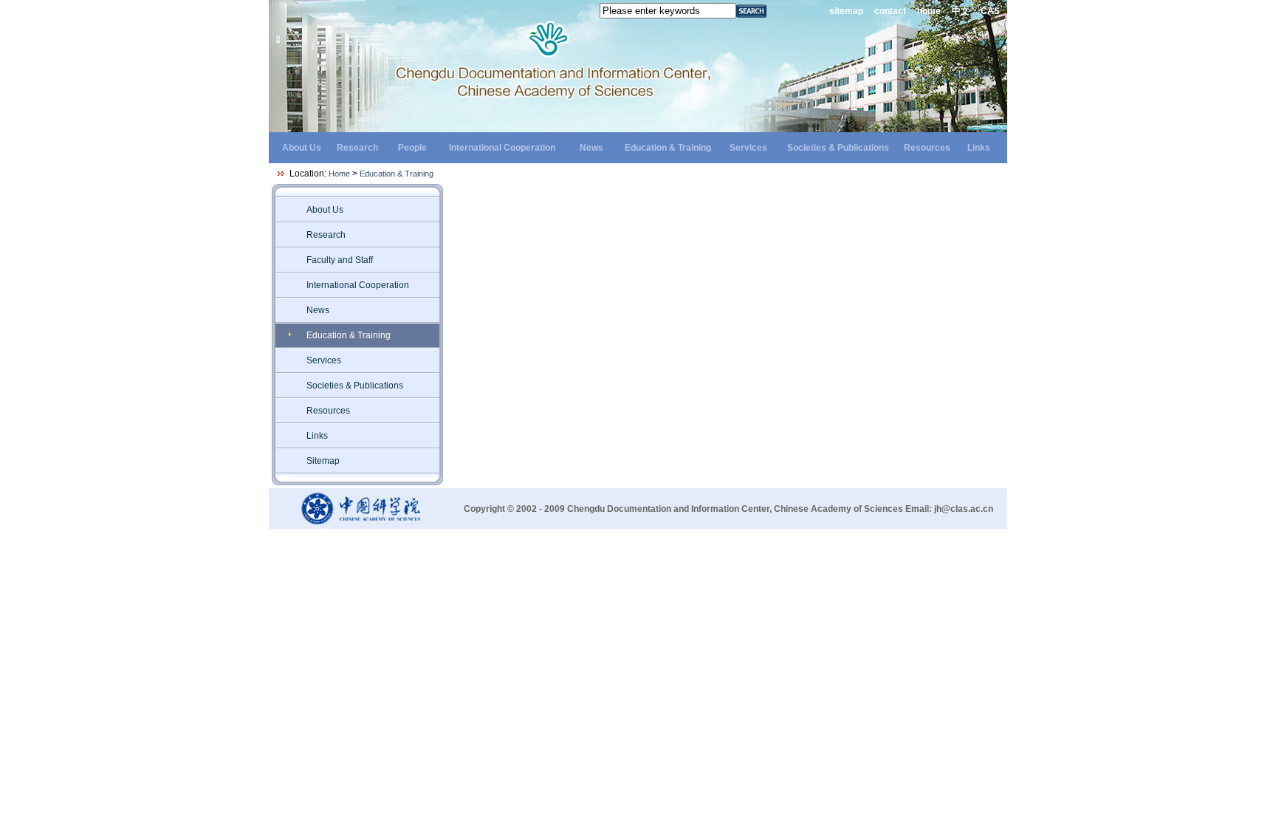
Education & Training (668, 148)
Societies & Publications (838, 148)
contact (890, 11)
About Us (301, 148)
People (412, 148)
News (591, 148)
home (929, 11)
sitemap (846, 11)
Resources (927, 148)
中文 (961, 11)
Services (748, 148)
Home (339, 173)
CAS (990, 11)
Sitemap (323, 461)
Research (357, 148)
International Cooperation (502, 148)
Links (978, 148)
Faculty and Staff (339, 260)
